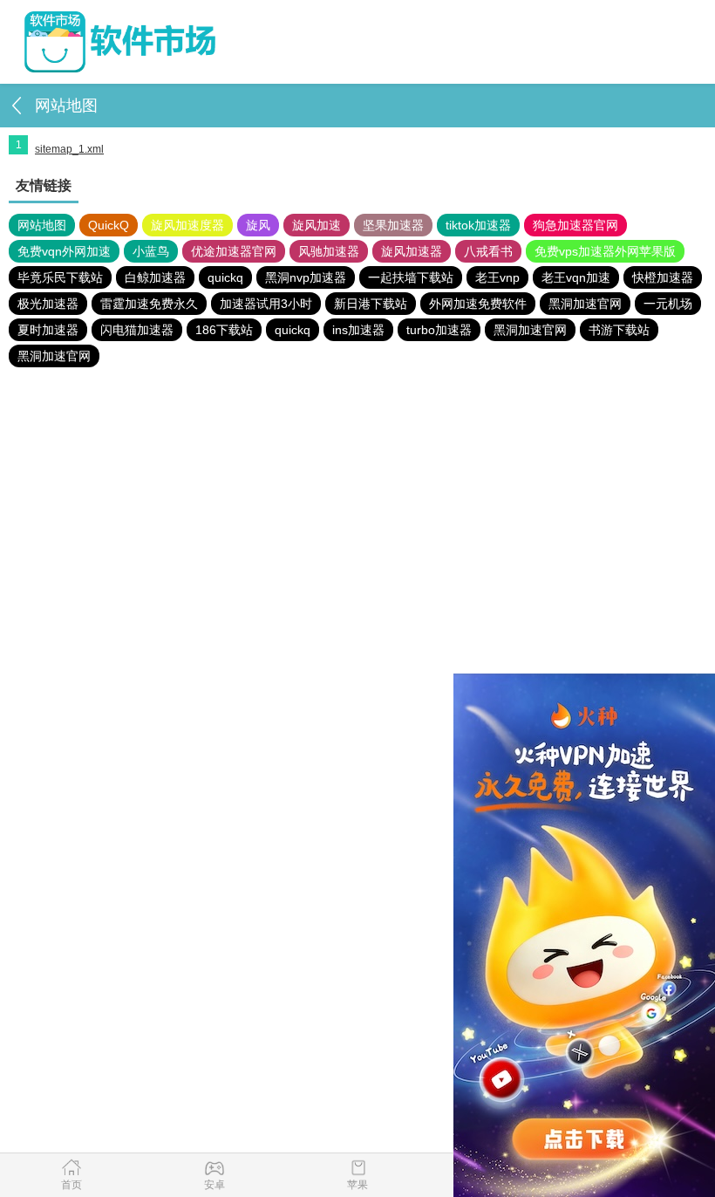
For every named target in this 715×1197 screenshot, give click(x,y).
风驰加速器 (328, 251)
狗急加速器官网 (575, 225)
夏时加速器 (47, 330)
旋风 (258, 225)
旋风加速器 (411, 251)
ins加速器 (358, 330)
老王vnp (497, 277)
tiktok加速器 (478, 225)
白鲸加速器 (155, 277)
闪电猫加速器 (137, 330)
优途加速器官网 (233, 251)
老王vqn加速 (575, 277)
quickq (225, 277)
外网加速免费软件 (478, 304)
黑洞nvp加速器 (305, 277)
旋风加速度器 (187, 225)
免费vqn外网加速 (64, 251)
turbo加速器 (439, 330)
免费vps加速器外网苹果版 (605, 251)
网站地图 (41, 225)
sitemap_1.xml (69, 149)
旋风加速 (316, 225)
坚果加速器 (393, 225)
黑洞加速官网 (585, 304)
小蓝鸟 (151, 251)
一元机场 (668, 304)
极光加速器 (47, 304)
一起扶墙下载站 (410, 277)
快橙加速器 (662, 277)
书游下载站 (619, 330)
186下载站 (224, 330)
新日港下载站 (370, 304)
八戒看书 (488, 251)
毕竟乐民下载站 (60, 277)
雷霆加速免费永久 (149, 304)
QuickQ (108, 225)
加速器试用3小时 (266, 304)
